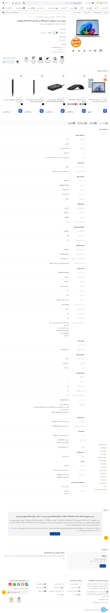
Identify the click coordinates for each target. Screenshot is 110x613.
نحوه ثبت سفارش (74, 587)
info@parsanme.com (99, 603)
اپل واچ (87, 8)
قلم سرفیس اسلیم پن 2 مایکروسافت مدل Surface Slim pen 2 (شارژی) (56, 101)
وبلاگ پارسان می (57, 584)
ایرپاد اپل (63, 8)
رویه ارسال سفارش (57, 587)
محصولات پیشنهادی (102, 71)
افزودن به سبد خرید (8, 62)
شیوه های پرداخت (40, 584)
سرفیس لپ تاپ (87, 12)
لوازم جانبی (30, 8)
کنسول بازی (39, 8)
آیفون (95, 8)
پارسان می (106, 12)
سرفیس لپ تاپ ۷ (76, 12)
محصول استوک (19, 8)
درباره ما (59, 594)
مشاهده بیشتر (55, 534)
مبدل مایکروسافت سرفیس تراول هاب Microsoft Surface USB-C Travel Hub (77, 101)
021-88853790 (101, 599)
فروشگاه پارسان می (74, 584)
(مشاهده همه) (50, 52)
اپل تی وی (72, 8)
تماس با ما (76, 594)
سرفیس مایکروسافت (51, 8)
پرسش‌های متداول (40, 587)
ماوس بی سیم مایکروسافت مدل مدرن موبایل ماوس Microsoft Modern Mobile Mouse (13, 101)
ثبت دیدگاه (103, 566)
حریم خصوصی (41, 591)
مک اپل (103, 8)
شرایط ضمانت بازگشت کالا (72, 591)
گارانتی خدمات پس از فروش (55, 591)
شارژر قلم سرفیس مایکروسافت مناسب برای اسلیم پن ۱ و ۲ (34, 101)
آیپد (80, 8)
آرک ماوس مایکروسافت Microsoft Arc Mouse (98, 101)
